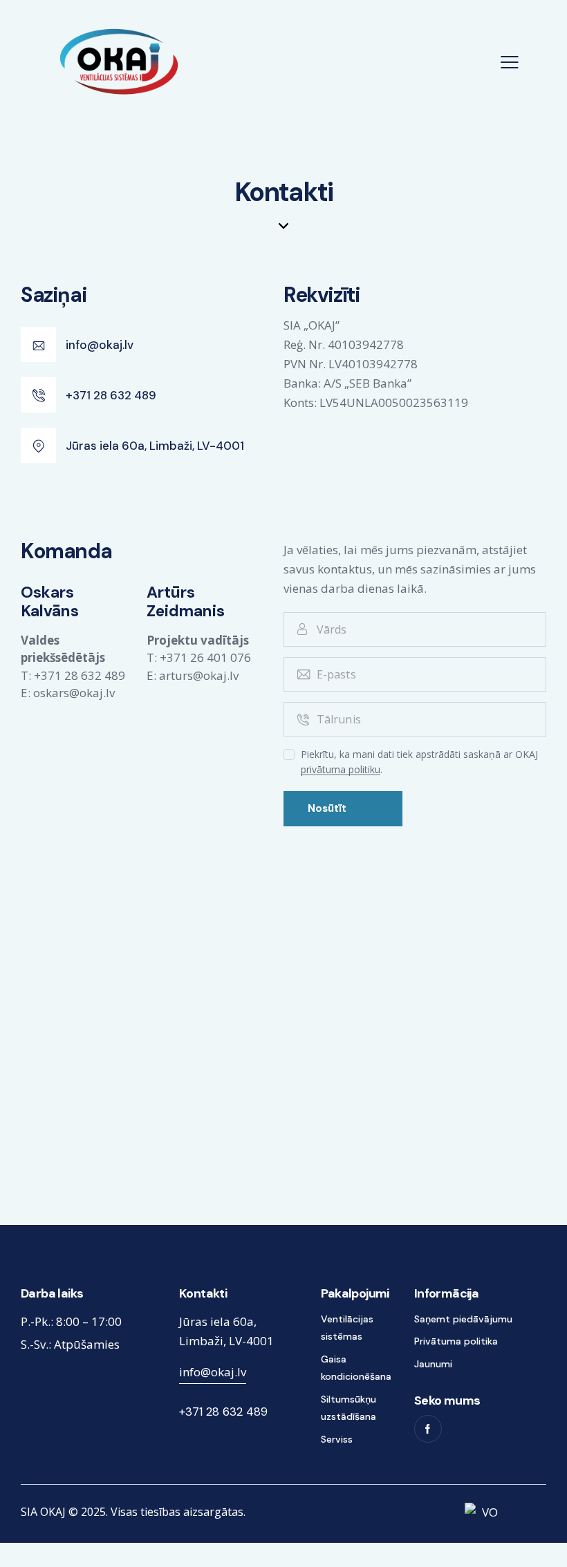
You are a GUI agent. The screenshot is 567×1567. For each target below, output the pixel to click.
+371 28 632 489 (79, 675)
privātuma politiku (340, 770)
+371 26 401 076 (205, 657)
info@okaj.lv (212, 1372)
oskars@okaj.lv (74, 693)
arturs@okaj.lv (199, 675)
